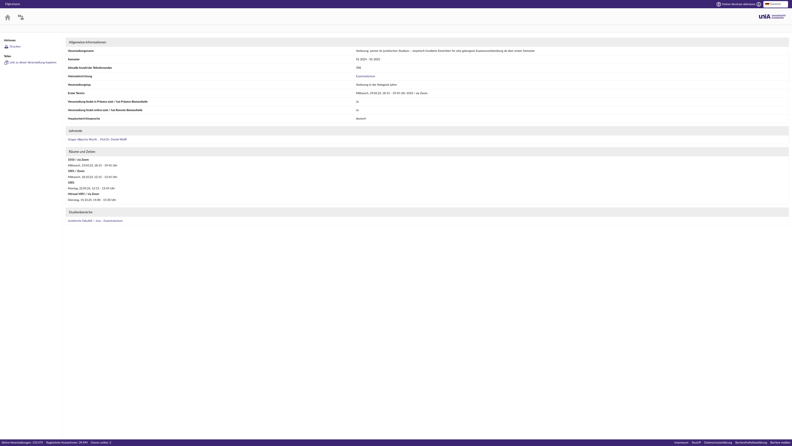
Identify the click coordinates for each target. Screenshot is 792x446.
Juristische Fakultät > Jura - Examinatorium (95, 220)
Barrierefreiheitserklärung (751, 442)
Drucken (15, 46)
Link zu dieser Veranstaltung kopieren (33, 62)
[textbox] (776, 4)
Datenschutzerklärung (718, 442)
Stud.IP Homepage (772, 16)
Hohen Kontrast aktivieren (738, 4)
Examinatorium (365, 76)
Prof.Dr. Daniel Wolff (113, 139)
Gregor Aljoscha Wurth (83, 139)
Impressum (681, 442)
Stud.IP (696, 442)
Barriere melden (780, 442)
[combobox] (775, 4)
